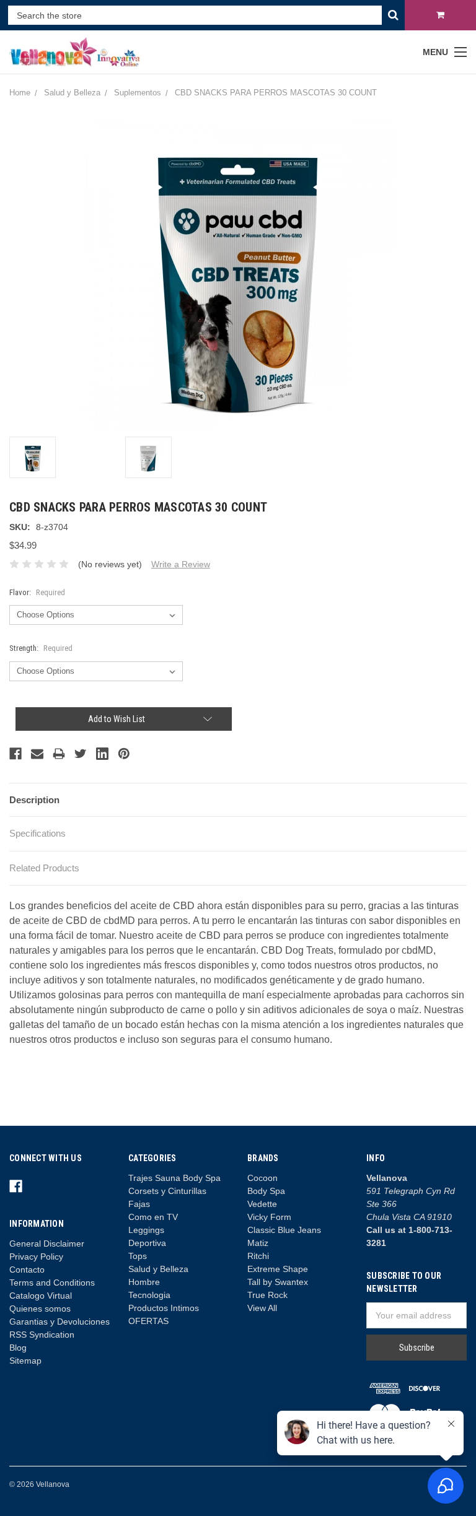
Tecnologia (149, 1295)
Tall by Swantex (277, 1282)
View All (262, 1308)
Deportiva (147, 1243)
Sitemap (25, 1361)
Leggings (146, 1230)
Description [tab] (34, 800)
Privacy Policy (36, 1256)
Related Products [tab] (44, 868)
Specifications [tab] (37, 833)
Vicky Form (269, 1217)
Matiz (257, 1243)
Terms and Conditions (52, 1282)
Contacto (27, 1269)
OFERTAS (148, 1321)
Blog (18, 1348)
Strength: (41, 648)
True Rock (267, 1295)
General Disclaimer (46, 1243)
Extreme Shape (277, 1269)
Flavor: (37, 592)
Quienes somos (40, 1308)
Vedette (262, 1204)
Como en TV (153, 1217)
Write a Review (180, 564)
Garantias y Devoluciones (59, 1321)
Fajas (139, 1204)
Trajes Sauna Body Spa (174, 1178)
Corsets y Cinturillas (167, 1191)
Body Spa (266, 1191)
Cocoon (262, 1178)
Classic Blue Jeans (284, 1230)
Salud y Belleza (158, 1269)
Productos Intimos (163, 1308)
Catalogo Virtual (40, 1295)
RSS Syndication (41, 1335)
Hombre (144, 1282)
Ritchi (258, 1256)
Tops (137, 1256)
